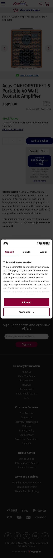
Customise (24, 312)
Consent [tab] (9, 251)
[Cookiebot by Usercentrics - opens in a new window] (37, 244)
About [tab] (43, 251)
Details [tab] (26, 251)
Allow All (26, 302)
